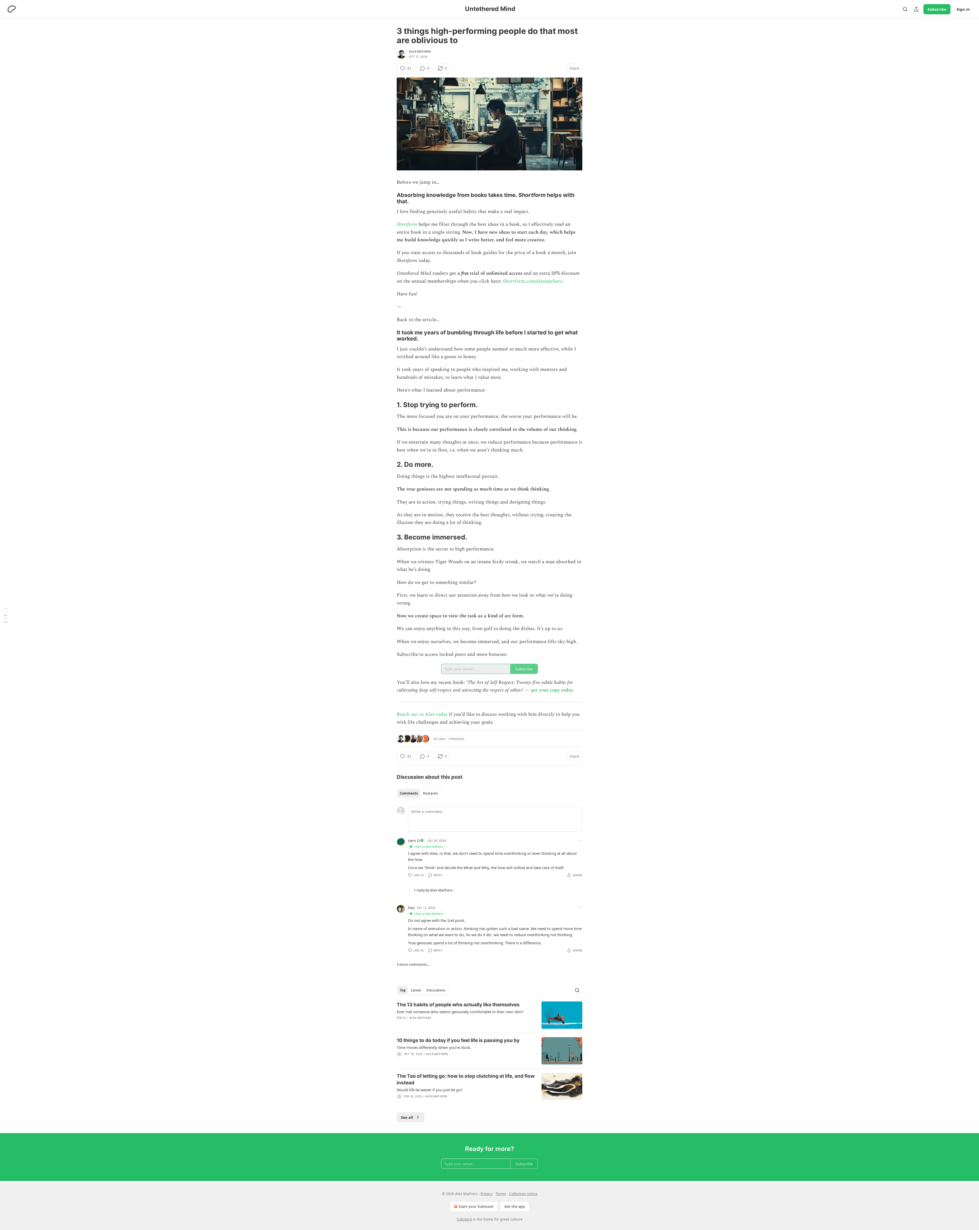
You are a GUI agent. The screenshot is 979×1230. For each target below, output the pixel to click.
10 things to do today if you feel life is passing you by (458, 1040)
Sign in (963, 9)
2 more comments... (413, 964)
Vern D (414, 840)
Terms (501, 1193)
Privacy (487, 1193)
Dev (411, 907)
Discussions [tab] (435, 990)
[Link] (389, 198)
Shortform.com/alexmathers (532, 281)
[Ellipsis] (580, 840)
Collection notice (523, 1193)
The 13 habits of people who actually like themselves (458, 1005)
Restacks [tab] (430, 793)
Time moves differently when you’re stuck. (434, 1047)
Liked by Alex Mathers (428, 846)
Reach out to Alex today (422, 714)
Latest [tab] (416, 990)
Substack (464, 1219)
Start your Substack (476, 1206)
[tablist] (419, 793)
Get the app (514, 1206)
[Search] (905, 9)
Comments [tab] (409, 793)
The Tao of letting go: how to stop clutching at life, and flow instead (466, 1079)
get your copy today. (552, 690)
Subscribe (937, 9)
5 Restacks (456, 738)
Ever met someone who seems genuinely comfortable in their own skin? (460, 1011)
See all (407, 1117)
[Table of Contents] (5, 615)
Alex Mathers (420, 51)
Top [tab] (403, 990)
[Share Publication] (916, 9)
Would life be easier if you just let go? (429, 1089)
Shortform (407, 224)
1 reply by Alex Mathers (433, 890)
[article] (489, 1015)
